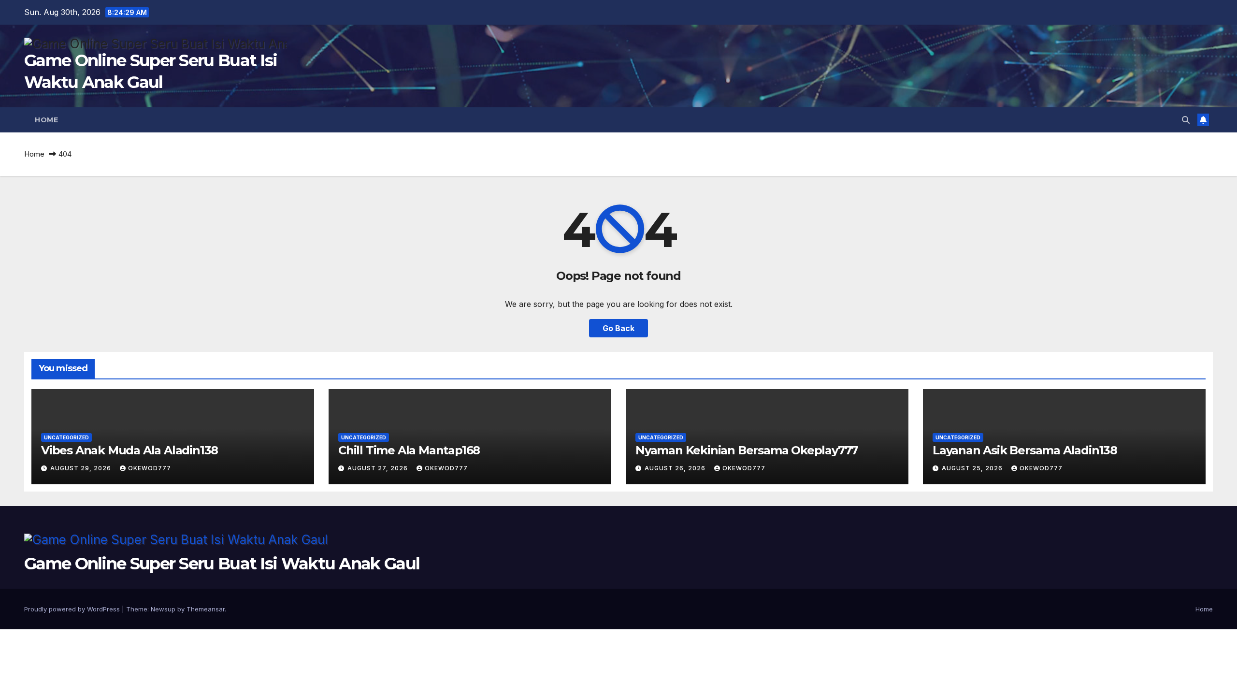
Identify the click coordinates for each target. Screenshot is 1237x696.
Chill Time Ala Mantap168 (409, 450)
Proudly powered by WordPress (73, 609)
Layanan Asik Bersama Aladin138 (1025, 450)
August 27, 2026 (378, 468)
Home (46, 120)
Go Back (618, 328)
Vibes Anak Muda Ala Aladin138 (129, 450)
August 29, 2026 (81, 468)
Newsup (163, 609)
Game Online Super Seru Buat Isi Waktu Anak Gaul (221, 563)
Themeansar (206, 609)
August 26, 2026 (676, 468)
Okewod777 (149, 468)
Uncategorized (66, 437)
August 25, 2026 (973, 468)
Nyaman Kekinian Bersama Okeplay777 (746, 450)
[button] (1186, 120)
